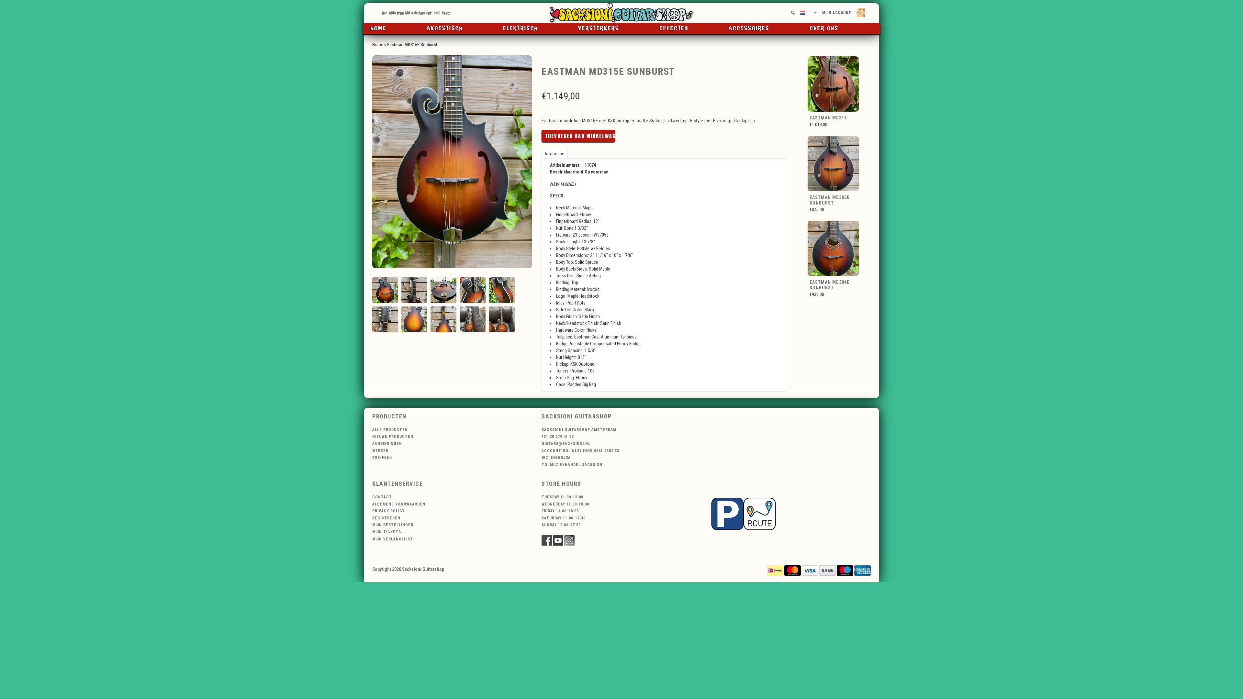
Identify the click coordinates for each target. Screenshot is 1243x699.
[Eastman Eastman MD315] (833, 83)
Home (378, 28)
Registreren (386, 518)
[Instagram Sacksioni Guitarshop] (569, 540)
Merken (380, 451)
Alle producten (390, 429)
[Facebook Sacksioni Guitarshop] (547, 540)
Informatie (554, 153)
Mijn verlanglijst (392, 539)
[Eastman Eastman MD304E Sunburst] (833, 248)
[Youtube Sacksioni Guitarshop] (558, 540)
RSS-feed (382, 457)
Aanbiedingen (387, 443)
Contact (382, 497)
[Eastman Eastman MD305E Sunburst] (833, 163)
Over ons (824, 28)
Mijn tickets (386, 532)
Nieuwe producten (392, 436)
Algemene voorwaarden (398, 504)
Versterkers (598, 28)
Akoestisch (445, 28)
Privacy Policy (388, 511)
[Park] (743, 513)
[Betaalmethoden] (775, 570)
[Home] (621, 13)
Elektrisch (520, 28)
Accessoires (749, 28)
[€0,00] (872, 11)
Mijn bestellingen (393, 525)
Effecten (674, 28)
